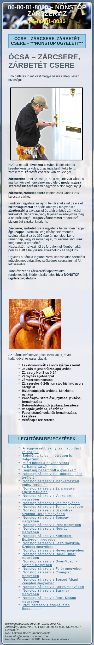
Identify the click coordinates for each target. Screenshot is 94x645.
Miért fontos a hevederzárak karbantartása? (45, 464)
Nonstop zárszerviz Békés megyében (53, 587)
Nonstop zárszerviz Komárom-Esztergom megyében (47, 537)
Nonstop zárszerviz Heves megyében (53, 550)
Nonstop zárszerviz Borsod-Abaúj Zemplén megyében (50, 581)
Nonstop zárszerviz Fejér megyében (53, 569)
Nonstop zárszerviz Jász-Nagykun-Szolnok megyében (51, 545)
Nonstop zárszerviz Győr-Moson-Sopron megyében (49, 563)
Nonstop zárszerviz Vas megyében (51, 503)
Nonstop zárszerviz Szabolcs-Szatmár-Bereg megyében (47, 512)
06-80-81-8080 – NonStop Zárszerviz (47, 10)
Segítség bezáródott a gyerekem (50, 470)
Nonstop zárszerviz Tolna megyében (53, 507)
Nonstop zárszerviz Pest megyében (52, 525)
